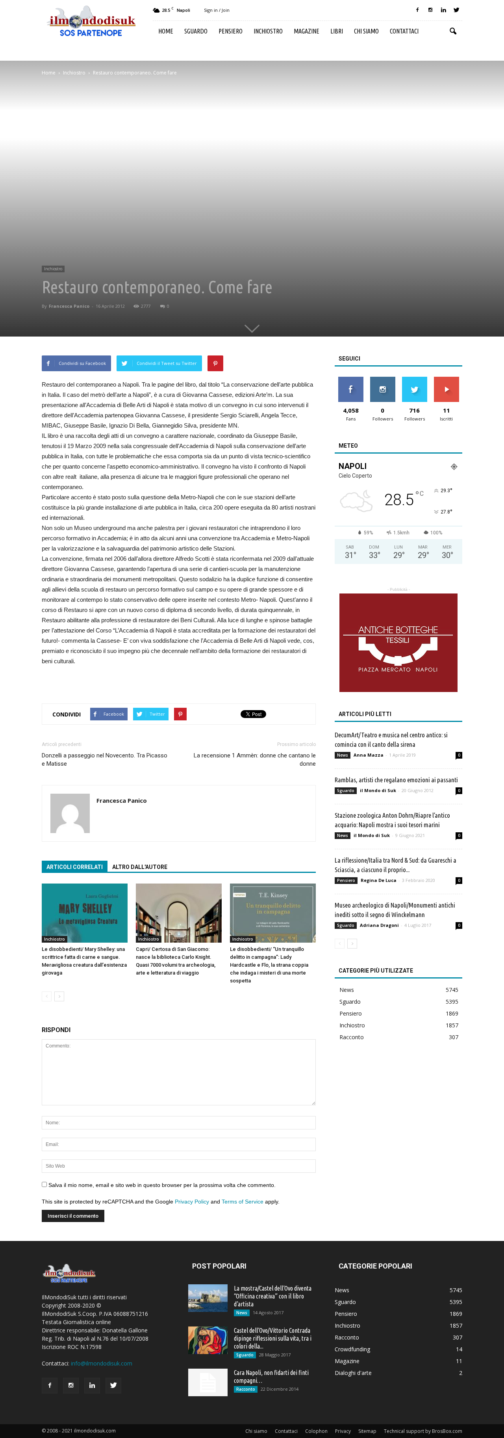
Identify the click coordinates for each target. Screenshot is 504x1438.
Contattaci (404, 31)
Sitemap (367, 1431)
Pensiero (231, 31)
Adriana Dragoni (379, 925)
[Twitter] (456, 10)
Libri (336, 31)
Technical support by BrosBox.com (423, 1431)
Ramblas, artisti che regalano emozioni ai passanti (396, 779)
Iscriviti (446, 380)
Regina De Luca (379, 880)
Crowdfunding (352, 1349)
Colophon (316, 1431)
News (342, 755)
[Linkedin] (443, 10)
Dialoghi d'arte (353, 1373)
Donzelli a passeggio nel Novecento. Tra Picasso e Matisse (104, 759)
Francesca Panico (69, 306)
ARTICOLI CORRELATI (74, 867)
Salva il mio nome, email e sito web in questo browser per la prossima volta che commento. (162, 1185)
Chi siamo (366, 31)
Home (165, 31)
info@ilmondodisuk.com (101, 1363)
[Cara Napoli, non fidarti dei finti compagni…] (208, 1382)
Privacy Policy (192, 1201)
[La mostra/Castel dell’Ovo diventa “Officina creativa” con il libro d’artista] (208, 1298)
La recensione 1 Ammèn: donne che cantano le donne (255, 759)
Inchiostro (268, 31)
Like (350, 380)
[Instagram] (430, 10)
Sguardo (196, 31)
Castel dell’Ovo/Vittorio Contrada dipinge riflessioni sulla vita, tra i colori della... (272, 1338)
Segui (382, 380)
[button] (452, 31)
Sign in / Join (217, 10)
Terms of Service (242, 1201)
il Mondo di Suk (378, 790)
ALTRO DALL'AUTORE (139, 867)
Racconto (351, 1037)
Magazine (306, 31)
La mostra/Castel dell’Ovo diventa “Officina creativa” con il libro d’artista (272, 1296)
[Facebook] (417, 10)
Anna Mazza (369, 755)
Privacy (343, 1431)
